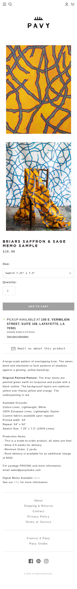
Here (37, 477)
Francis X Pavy (38, 538)
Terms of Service (39, 521)
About (38, 500)
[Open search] (10, 4)
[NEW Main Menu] (4, 4)
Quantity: (9, 282)
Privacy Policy (38, 516)
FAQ (17, 482)
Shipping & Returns (38, 505)
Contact (38, 511)
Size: (6, 264)
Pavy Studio (38, 543)
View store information (17, 336)
